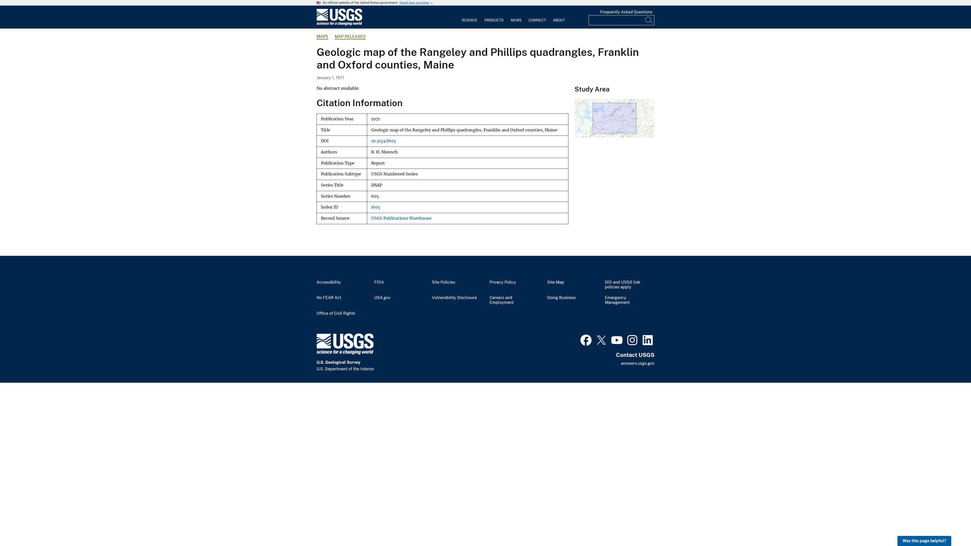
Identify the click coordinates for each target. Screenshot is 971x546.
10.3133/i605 (383, 141)
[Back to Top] (952, 527)
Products (493, 20)
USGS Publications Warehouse (401, 218)
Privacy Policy (503, 282)
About (559, 20)
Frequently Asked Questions (626, 12)
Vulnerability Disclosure (454, 297)
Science (469, 20)
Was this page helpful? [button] (924, 540)
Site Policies (443, 282)
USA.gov (382, 297)
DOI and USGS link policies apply (622, 284)
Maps (322, 36)
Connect (537, 20)
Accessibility (329, 282)
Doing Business (561, 297)
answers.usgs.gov (637, 363)
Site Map (555, 282)
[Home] (339, 24)
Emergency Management (617, 300)
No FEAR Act (329, 297)
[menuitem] (469, 17)
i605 (375, 207)
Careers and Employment (502, 300)
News (516, 20)
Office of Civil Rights (336, 313)
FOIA (379, 282)
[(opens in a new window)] (586, 339)
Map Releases (350, 36)
